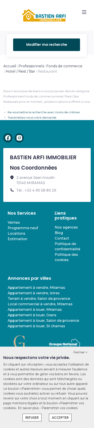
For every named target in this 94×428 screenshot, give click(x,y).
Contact (62, 238)
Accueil (9, 66)
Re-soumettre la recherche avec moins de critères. (44, 112)
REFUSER (32, 417)
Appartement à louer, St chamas (36, 326)
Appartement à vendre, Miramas (36, 287)
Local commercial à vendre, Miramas (40, 304)
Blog (59, 233)
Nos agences (66, 227)
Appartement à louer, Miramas (35, 309)
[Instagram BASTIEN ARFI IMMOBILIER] (19, 138)
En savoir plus (29, 408)
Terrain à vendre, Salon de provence (39, 298)
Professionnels (31, 66)
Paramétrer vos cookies (60, 408)
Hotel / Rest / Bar (20, 71)
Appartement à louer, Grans (32, 315)
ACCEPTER (60, 417)
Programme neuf (23, 228)
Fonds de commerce (64, 66)
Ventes (14, 222)
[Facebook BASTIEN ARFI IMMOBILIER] (8, 138)
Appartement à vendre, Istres (34, 293)
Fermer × (80, 352)
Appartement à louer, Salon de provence (43, 320)
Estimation (17, 239)
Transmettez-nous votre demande (32, 117)
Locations (16, 233)
